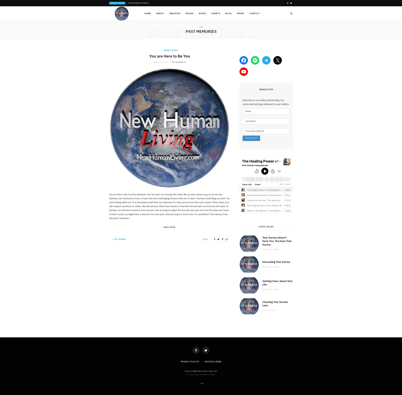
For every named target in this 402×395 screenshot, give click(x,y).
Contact (254, 13)
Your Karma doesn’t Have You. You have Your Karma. (277, 241)
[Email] (226, 239)
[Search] (290, 13)
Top (202, 383)
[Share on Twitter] (218, 239)
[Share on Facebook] (214, 239)
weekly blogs (171, 50)
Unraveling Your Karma (138, 3)
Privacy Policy (190, 361)
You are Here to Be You (169, 56)
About (160, 13)
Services (174, 13)
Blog (228, 13)
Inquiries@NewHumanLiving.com (201, 371)
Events (216, 13)
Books (190, 13)
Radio (202, 13)
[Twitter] (205, 350)
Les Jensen (120, 239)
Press (240, 13)
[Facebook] (196, 350)
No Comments (179, 62)
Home (147, 13)
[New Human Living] (122, 14)
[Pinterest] (222, 239)
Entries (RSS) (213, 361)
